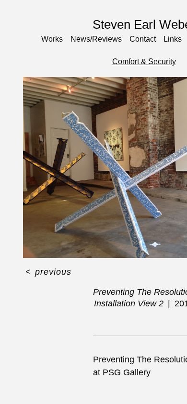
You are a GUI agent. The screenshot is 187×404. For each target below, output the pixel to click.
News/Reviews (98, 39)
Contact (144, 39)
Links (174, 39)
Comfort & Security (144, 61)
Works (55, 39)
